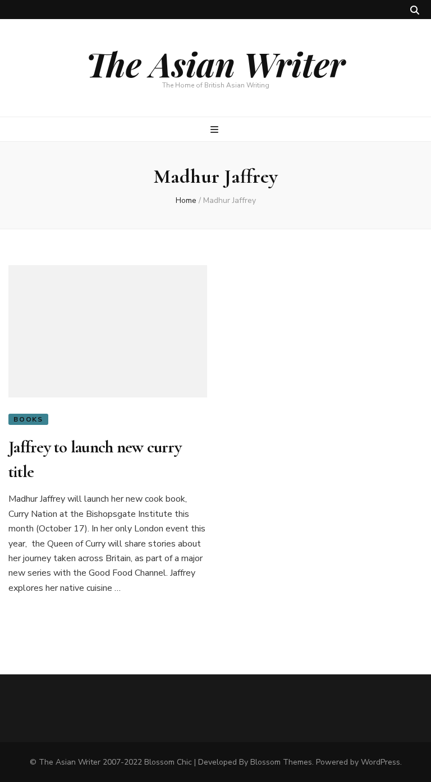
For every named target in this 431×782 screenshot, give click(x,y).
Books (28, 419)
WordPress (380, 762)
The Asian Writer (215, 63)
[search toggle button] (414, 10)
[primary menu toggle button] (215, 130)
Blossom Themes (281, 762)
